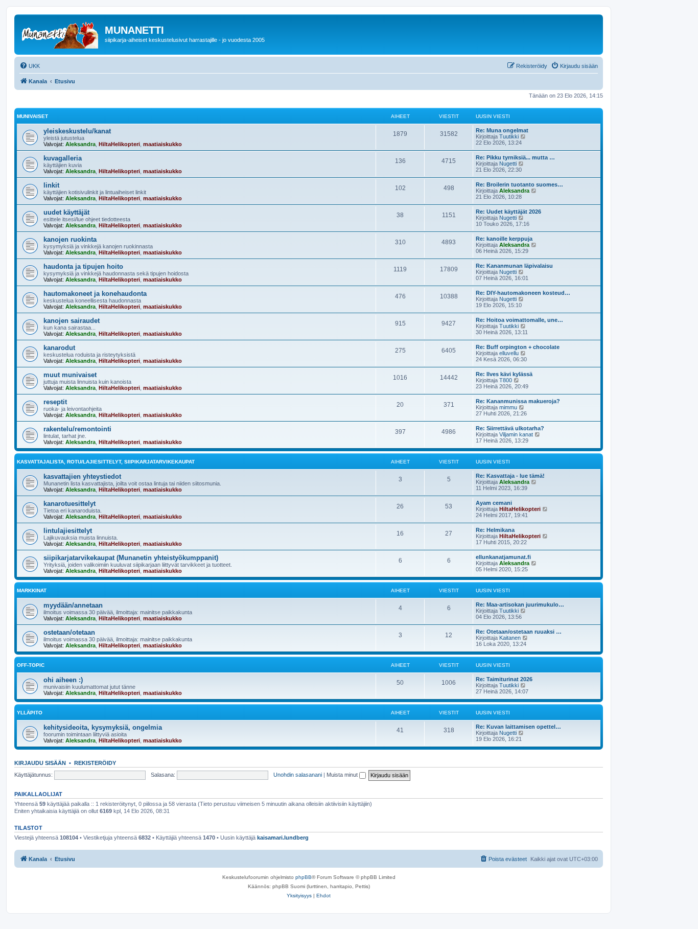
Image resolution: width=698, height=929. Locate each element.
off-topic (30, 665)
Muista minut (343, 775)
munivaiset (32, 116)
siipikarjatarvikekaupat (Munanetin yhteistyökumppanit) (130, 558)
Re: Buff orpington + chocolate (518, 347)
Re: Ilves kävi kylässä (504, 374)
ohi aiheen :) (63, 680)
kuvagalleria (62, 158)
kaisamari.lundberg (283, 837)
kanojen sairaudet (71, 320)
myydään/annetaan (73, 605)
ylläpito (29, 712)
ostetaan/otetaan (69, 632)
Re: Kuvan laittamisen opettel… (518, 727)
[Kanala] (61, 33)
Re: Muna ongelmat (502, 130)
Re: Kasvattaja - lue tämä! (510, 476)
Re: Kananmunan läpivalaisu (514, 266)
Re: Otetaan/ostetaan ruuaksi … (519, 632)
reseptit (55, 402)
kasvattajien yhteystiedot (82, 476)
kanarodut (59, 348)
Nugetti (508, 163)
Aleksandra (80, 144)
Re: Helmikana (495, 530)
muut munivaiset (70, 375)
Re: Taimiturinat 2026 (504, 679)
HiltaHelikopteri (119, 144)
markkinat (31, 590)
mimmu (508, 407)
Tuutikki (509, 136)
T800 (505, 380)
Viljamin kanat (516, 434)
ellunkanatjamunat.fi (503, 557)
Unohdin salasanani (297, 775)
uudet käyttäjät (66, 212)
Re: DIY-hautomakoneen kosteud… (523, 293)
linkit (51, 185)
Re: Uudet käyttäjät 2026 (508, 211)
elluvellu (509, 353)
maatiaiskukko (162, 144)
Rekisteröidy (95, 763)
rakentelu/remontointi (77, 429)
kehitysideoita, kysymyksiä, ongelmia (102, 727)
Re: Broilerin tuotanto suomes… (519, 184)
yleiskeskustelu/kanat (77, 131)
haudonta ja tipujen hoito (83, 266)
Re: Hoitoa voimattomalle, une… (519, 320)
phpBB (303, 877)
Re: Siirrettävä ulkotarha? (510, 428)
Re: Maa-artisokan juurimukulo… (520, 604)
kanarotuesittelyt (69, 503)
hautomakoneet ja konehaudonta (95, 293)
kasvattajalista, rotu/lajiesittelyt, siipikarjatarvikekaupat (106, 461)
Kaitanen (510, 638)
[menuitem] (29, 66)
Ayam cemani (494, 503)
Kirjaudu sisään (40, 763)
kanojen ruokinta (70, 239)
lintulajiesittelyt (67, 531)
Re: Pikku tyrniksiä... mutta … (515, 157)
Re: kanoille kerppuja (504, 239)
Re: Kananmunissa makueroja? (518, 401)
